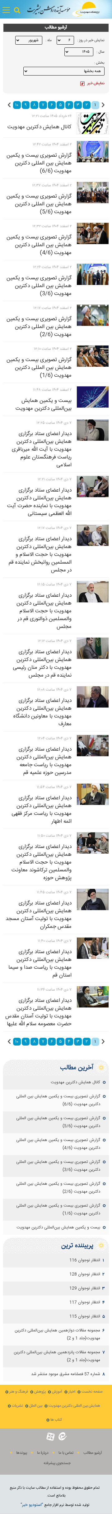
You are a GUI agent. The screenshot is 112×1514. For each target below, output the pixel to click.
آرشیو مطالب (92, 1453)
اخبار (71, 1392)
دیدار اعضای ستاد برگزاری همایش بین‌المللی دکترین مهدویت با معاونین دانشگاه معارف (42, 712)
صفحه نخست (92, 1392)
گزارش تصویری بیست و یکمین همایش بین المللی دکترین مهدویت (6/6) (39, 163)
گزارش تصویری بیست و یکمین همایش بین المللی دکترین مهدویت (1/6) (39, 367)
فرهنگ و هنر (18, 1392)
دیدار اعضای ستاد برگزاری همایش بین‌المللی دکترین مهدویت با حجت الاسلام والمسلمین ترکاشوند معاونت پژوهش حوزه (42, 862)
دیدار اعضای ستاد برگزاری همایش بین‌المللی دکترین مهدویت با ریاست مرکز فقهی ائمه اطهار (42, 810)
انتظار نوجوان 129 (84, 1288)
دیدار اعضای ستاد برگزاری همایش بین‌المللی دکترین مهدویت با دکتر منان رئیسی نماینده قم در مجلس (42, 664)
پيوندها (21, 1453)
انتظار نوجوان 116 (84, 1260)
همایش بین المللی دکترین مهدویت (74, 1406)
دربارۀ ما (43, 1453)
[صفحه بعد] (9, 104)
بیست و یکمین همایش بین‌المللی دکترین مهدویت (44, 404)
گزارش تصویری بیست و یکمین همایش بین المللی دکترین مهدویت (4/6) (39, 245)
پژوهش (40, 1392)
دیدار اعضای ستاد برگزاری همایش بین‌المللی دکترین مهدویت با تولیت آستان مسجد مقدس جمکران (39, 915)
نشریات (17, 1406)
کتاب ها (56, 1420)
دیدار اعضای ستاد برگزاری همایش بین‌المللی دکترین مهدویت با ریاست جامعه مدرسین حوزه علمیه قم (44, 761)
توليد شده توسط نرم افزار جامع (55, 1505)
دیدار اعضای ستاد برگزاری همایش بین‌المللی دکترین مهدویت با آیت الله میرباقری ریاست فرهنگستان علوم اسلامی (42, 449)
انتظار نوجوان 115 (84, 1316)
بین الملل (35, 1406)
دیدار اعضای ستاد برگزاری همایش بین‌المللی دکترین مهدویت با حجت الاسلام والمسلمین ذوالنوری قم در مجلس (44, 611)
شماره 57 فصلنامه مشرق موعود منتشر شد (65, 1374)
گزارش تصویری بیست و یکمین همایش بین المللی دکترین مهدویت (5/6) (39, 204)
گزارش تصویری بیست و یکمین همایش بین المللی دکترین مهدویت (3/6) (39, 286)
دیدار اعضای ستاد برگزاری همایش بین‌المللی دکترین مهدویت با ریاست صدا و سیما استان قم (40, 964)
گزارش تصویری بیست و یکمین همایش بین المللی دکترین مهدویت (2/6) (39, 327)
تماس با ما (65, 1453)
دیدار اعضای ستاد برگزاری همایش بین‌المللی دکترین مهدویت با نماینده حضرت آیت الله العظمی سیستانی (39, 502)
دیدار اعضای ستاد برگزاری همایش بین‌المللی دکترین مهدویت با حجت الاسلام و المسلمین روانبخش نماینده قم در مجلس (40, 555)
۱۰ (16, 105)
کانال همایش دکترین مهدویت (39, 127)
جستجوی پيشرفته (57, 1463)
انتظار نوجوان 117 (84, 1302)
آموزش (57, 1392)
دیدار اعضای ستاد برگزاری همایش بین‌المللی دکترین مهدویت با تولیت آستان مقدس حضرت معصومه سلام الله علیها (38, 1012)
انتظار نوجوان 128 (84, 1274)
